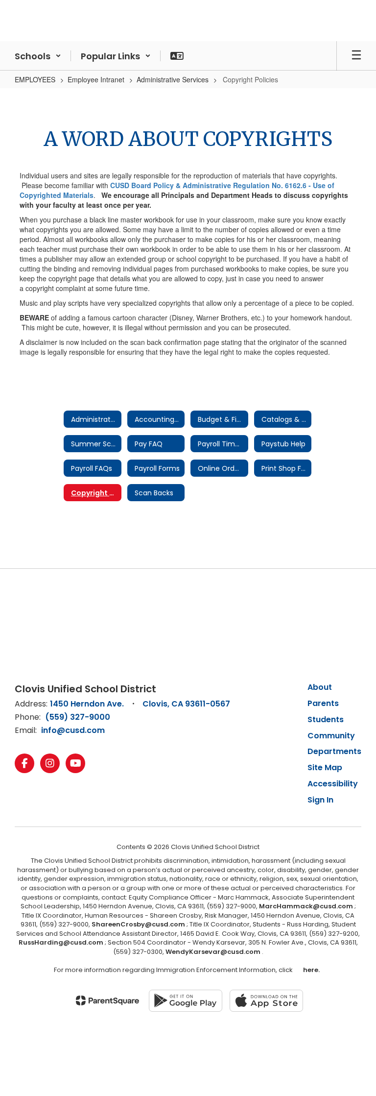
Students (325, 719)
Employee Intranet (96, 79)
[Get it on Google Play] (185, 1001)
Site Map (324, 767)
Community (331, 735)
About (319, 687)
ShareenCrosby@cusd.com (138, 924)
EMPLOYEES (35, 79)
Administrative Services (173, 79)
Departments (334, 751)
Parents (323, 703)
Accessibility (332, 783)
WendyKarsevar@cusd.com (213, 951)
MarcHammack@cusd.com (306, 906)
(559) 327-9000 (77, 717)
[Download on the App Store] (266, 1001)
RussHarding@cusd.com (61, 942)
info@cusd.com (73, 730)
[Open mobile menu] (356, 56)
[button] (38, 56)
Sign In (320, 799)
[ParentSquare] (107, 1000)
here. (310, 969)
